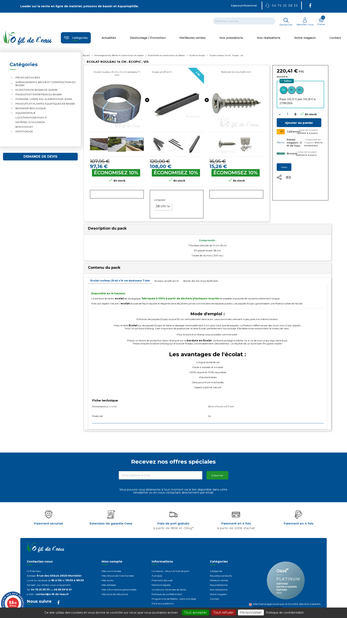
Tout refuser (223, 612)
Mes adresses (109, 584)
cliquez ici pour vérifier (268, 607)
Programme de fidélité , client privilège (174, 598)
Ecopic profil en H (162, 71)
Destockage (24, 131)
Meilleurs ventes (219, 580)
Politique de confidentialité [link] (285, 612)
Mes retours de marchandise (118, 575)
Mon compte (112, 561)
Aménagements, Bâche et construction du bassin (45, 84)
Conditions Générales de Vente (169, 589)
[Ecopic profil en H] (177, 103)
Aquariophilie (25, 112)
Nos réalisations (219, 589)
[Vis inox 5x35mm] (236, 103)
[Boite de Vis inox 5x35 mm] (227, 144)
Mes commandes (111, 571)
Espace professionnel (244, 5)
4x (299, 89)
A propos (157, 575)
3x (291, 89)
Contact (214, 598)
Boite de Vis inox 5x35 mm (236, 71)
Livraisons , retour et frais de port (170, 571)
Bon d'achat (24, 126)
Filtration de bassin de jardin (36, 89)
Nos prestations (219, 584)
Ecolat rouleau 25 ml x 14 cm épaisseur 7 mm (117, 73)
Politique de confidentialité (167, 594)
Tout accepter (195, 612)
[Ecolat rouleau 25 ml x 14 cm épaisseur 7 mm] (117, 103)
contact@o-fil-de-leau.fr (52, 594)
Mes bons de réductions (115, 594)
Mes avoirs (107, 580)
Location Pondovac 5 (30, 117)
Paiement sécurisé (162, 580)
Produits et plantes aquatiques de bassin (45, 103)
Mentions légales (161, 584)
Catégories (216, 571)
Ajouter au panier (299, 123)
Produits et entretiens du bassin (38, 94)
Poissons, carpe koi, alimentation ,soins (43, 99)
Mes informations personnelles (119, 589)
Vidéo (284, 167)
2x (283, 89)
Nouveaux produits (221, 575)
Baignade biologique (30, 108)
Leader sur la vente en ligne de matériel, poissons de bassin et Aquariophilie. (79, 6)
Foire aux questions (163, 603)
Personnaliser (251, 612)
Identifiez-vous (305, 24)
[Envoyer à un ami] (288, 178)
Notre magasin (218, 594)
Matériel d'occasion (30, 122)
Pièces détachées (27, 77)
